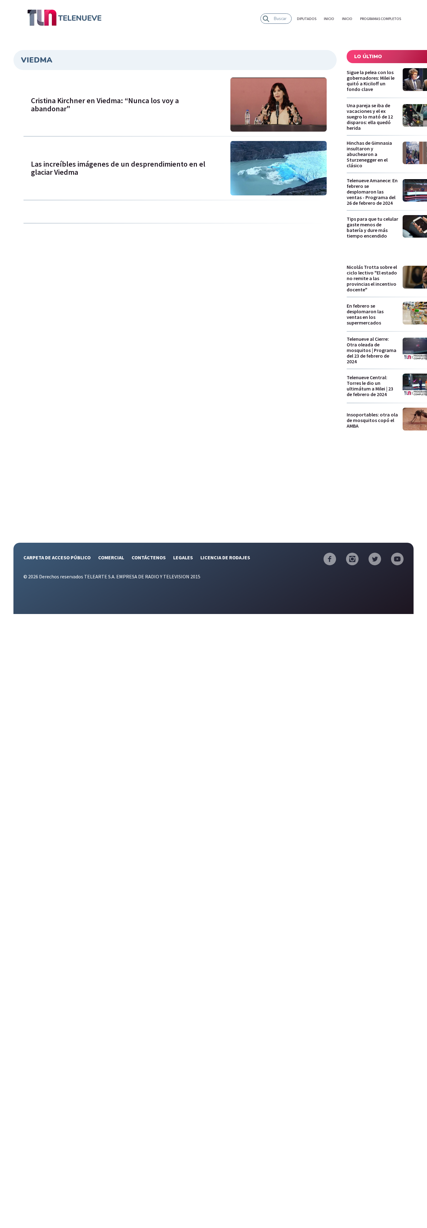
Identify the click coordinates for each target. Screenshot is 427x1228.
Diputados (306, 18)
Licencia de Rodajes (225, 557)
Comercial (111, 557)
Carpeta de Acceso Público (57, 557)
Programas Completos (380, 18)
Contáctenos (149, 557)
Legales (183, 557)
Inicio (329, 18)
